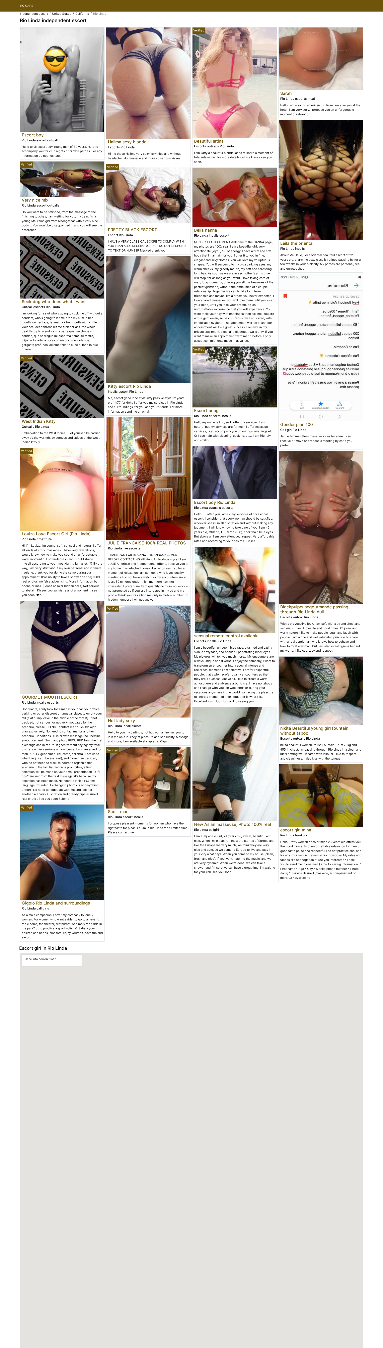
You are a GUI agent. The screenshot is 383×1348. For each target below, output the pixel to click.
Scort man (118, 811)
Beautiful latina (209, 141)
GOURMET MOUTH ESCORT (50, 697)
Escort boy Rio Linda (214, 502)
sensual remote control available (226, 635)
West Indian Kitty (39, 421)
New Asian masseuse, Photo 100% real (232, 824)
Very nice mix (35, 200)
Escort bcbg (206, 410)
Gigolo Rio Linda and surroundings (56, 903)
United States (61, 14)
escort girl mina (295, 829)
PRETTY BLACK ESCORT (132, 229)
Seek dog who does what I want (54, 301)
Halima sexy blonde (127, 141)
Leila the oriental (296, 243)
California (82, 14)
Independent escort (34, 14)
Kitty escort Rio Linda (129, 386)
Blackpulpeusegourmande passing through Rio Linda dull (314, 609)
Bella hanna (205, 230)
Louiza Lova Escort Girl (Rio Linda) (56, 533)
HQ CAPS (26, 6)
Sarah (286, 93)
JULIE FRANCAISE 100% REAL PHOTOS (147, 542)
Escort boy (33, 134)
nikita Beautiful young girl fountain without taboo (314, 731)
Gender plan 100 (296, 424)
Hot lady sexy (121, 720)
